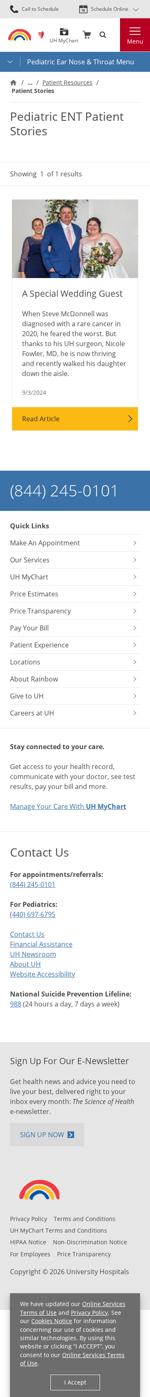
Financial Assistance (41, 944)
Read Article (41, 418)
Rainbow (41, 35)
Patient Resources (67, 82)
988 (15, 1004)
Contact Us (27, 934)
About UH (25, 964)
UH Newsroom (33, 954)
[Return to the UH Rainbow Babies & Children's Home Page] (19, 34)
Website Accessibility (42, 974)
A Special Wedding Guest (72, 293)
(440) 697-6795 (32, 914)
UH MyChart (64, 37)
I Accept (75, 1382)
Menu (135, 41)
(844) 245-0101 (64, 490)
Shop (87, 35)
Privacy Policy (89, 1312)
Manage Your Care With (68, 806)
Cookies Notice (51, 1321)
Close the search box (115, 35)
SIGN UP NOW (42, 1134)
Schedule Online (109, 8)
